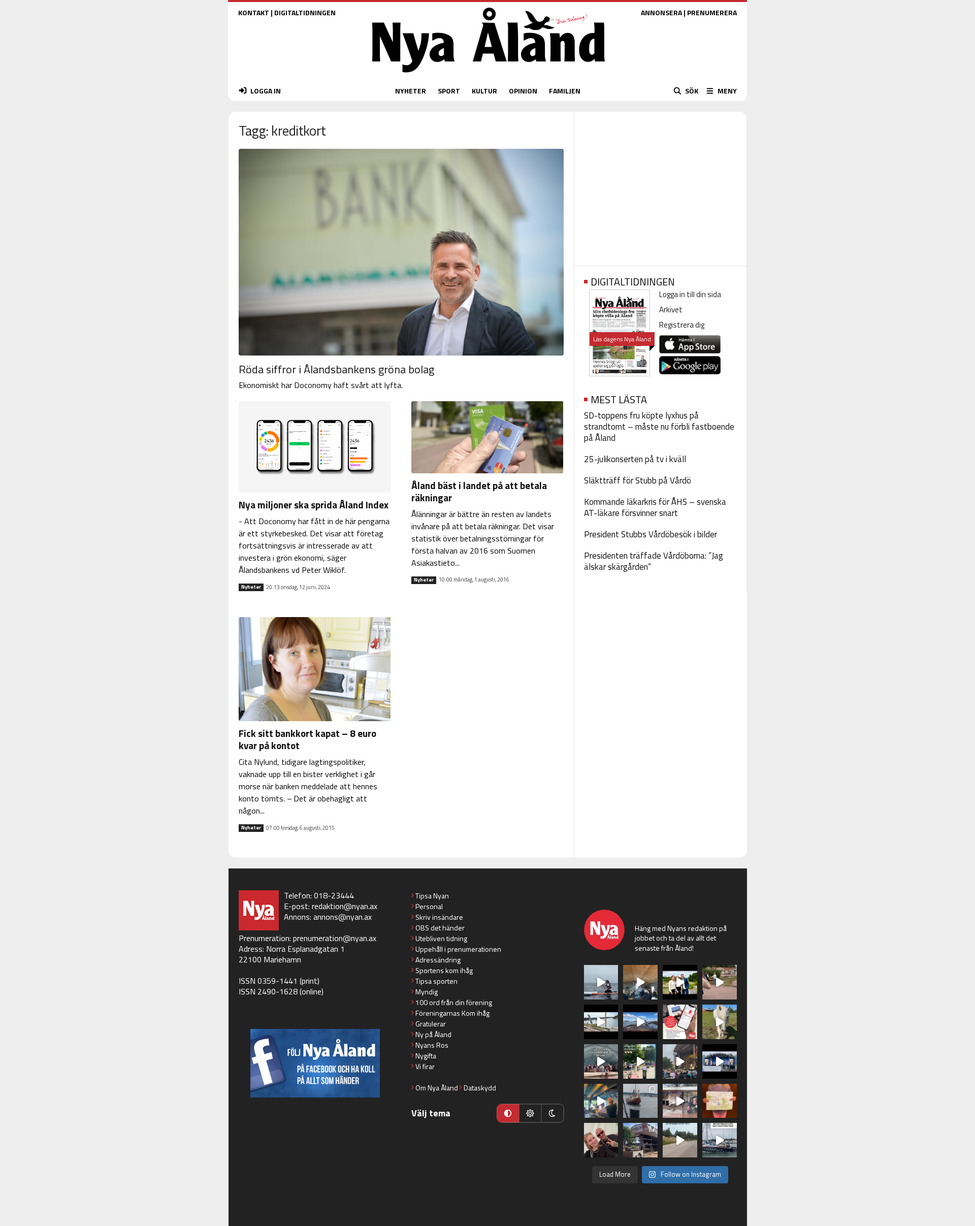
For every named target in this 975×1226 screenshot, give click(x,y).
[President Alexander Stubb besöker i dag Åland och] (719, 982)
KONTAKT (253, 12)
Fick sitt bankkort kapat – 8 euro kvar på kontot (307, 739)
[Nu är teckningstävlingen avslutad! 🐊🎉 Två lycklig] (719, 1101)
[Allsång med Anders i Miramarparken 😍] (719, 1061)
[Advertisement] (660, 185)
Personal (429, 906)
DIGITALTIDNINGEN (305, 12)
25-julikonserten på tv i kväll (635, 459)
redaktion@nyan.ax (344, 906)
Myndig (426, 991)
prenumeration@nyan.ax (334, 938)
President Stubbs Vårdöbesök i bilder (650, 534)
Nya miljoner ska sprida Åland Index (313, 504)
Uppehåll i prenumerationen (458, 949)
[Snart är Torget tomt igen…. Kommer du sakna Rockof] (640, 1061)
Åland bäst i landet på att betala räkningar (479, 491)
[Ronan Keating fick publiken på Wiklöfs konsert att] (680, 1061)
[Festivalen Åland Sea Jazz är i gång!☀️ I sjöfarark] (640, 982)
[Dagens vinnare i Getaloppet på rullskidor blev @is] (680, 1140)
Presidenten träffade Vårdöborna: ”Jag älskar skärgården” (653, 561)
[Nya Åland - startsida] (488, 75)
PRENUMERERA (712, 12)
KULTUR (484, 90)
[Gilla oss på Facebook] (315, 1063)
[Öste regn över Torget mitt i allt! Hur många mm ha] (680, 1101)
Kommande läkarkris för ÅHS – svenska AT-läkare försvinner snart (655, 507)
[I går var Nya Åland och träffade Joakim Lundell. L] (601, 1140)
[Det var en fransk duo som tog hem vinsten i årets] (601, 1022)
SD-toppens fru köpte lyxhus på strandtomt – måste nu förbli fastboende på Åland (659, 426)
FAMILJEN (564, 90)
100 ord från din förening (453, 1002)
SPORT (449, 90)
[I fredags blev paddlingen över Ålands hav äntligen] (601, 982)
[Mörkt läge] (552, 1113)
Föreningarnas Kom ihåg (452, 1013)
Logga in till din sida (690, 294)
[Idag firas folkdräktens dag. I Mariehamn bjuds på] (601, 1061)
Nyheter (251, 587)
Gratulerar (430, 1023)
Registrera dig (681, 325)
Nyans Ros (431, 1045)
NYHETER (410, 90)
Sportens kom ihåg (444, 970)
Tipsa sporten (436, 981)
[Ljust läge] (530, 1113)
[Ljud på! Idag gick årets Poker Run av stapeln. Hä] (719, 1140)
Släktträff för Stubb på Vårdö (637, 480)
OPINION (523, 90)
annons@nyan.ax (342, 917)
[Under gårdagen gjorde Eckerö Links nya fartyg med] (640, 1022)
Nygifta (425, 1055)
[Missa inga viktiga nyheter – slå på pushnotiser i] (680, 1022)
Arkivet (670, 309)
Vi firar (425, 1066)
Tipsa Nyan (432, 895)
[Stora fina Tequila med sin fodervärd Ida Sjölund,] (719, 1022)
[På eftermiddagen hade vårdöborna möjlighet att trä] (680, 982)
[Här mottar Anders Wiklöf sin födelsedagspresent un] (601, 1101)
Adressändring (438, 959)
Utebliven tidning (441, 938)
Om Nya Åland (436, 1087)
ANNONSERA (661, 12)
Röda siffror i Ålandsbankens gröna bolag (336, 369)
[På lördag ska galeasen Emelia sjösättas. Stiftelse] (640, 1140)
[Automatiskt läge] (508, 1113)
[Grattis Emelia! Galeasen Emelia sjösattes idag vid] (640, 1101)
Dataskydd (480, 1087)
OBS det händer (440, 927)
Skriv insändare (439, 917)
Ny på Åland (433, 1034)
